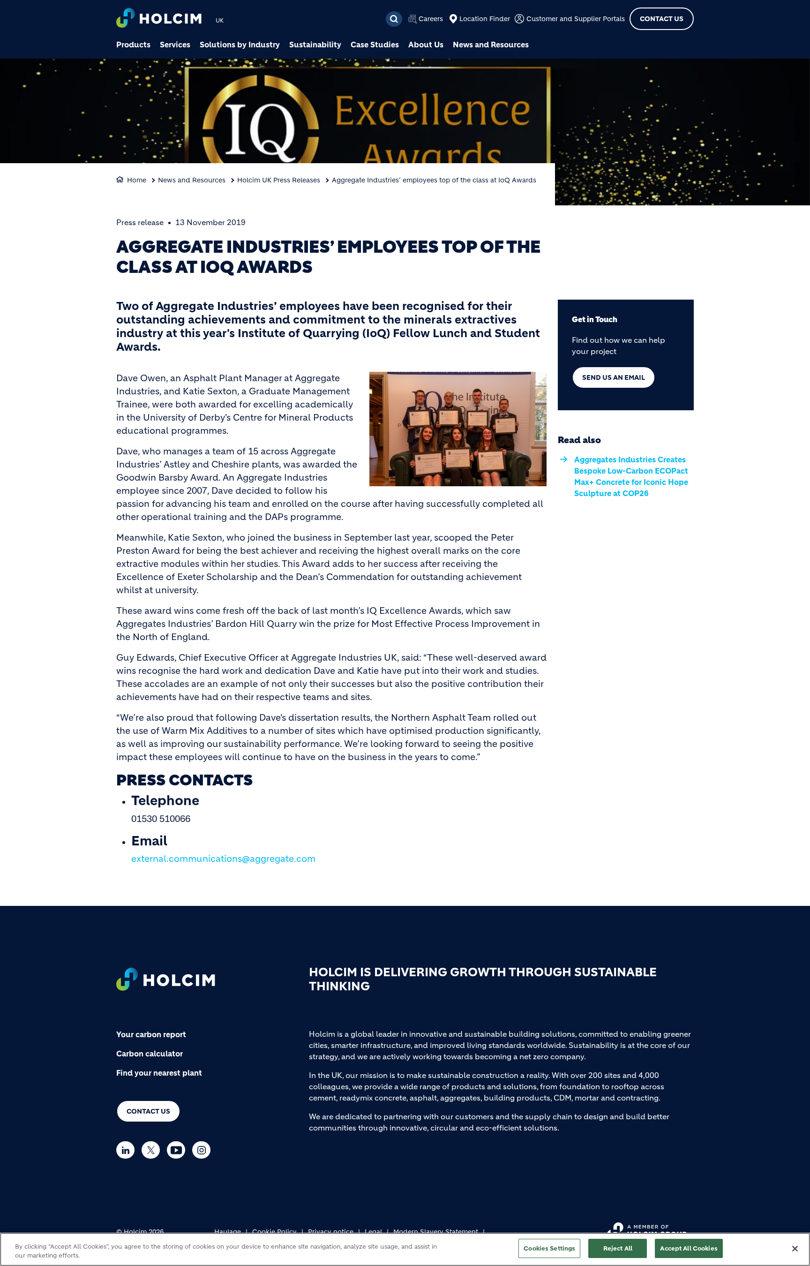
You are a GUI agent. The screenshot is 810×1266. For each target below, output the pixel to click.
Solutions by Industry (240, 44)
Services (175, 44)
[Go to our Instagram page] (203, 1150)
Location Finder (484, 19)
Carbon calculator (149, 1053)
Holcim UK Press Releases (278, 180)
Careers (431, 19)
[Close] (795, 1248)
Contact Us (661, 19)
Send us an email (613, 377)
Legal (373, 1232)
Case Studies (375, 44)
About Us (425, 44)
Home (136, 180)
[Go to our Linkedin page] (127, 1150)
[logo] (159, 19)
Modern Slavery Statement (435, 1232)
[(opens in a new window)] (458, 428)
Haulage (227, 1232)
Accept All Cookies (688, 1248)
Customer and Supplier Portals (575, 19)
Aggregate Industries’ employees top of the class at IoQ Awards (434, 180)
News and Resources (491, 44)
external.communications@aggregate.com (223, 858)
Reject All (617, 1248)
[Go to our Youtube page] (178, 1150)
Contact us (148, 1111)
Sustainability (315, 44)
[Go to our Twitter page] (153, 1150)
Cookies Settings (549, 1248)
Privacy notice (330, 1232)
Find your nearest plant (159, 1073)
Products (133, 44)
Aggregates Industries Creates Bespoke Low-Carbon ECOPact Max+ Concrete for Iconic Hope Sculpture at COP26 (631, 476)
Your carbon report (151, 1034)
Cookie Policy (274, 1232)
